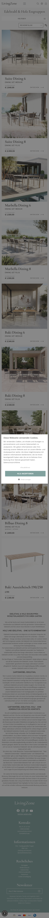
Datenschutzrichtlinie (12, 462)
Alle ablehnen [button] (25, 468)
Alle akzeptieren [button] (25, 473)
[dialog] (24, 459)
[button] (24, 479)
